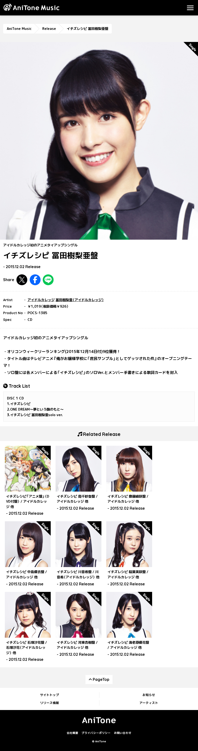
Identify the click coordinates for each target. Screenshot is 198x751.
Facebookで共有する (35, 279)
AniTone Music (19, 28)
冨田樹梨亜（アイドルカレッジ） (80, 300)
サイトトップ (49, 695)
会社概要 (72, 733)
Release (49, 28)
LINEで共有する (48, 279)
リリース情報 (49, 703)
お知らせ (148, 695)
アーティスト (148, 703)
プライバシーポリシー (96, 733)
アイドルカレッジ (41, 300)
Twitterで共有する (21, 279)
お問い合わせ (122, 733)
